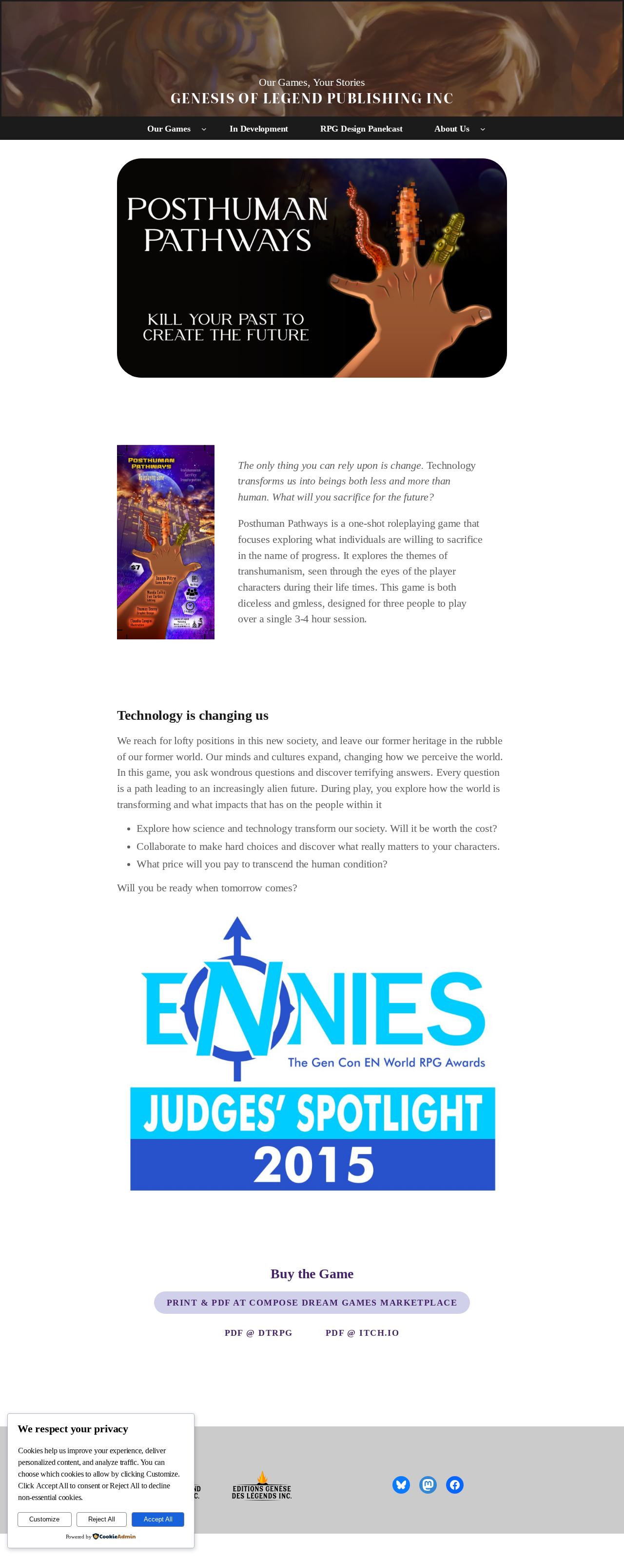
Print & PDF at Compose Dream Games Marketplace (312, 1303)
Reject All (101, 1519)
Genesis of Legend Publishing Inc (312, 97)
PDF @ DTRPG (259, 1333)
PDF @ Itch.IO (363, 1333)
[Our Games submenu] (204, 129)
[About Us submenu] (483, 129)
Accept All (158, 1519)
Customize (44, 1519)
